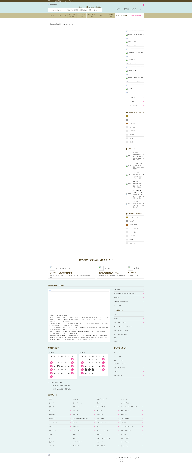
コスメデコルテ (53, 422)
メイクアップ (62, 15)
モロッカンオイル (126, 430)
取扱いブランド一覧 (121, 15)
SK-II (50, 399)
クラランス (100, 414)
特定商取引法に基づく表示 (121, 301)
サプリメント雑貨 (91, 15)
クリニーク (76, 407)
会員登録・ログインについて (122, 330)
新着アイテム (133, 98)
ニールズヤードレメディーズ (129, 407)
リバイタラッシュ (126, 403)
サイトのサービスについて (121, 334)
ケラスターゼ (100, 418)
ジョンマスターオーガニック (81, 418)
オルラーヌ (124, 414)
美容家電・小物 (118, 375)
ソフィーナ (76, 438)
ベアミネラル (76, 410)
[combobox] (84, 10)
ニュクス (99, 410)
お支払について (118, 318)
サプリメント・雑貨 (119, 368)
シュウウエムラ (125, 438)
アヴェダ (123, 434)
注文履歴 (126, 9)
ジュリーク (100, 442)
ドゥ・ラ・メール (78, 403)
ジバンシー (52, 438)
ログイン (118, 9)
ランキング (133, 101)
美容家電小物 (111, 15)
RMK (50, 434)
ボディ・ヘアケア (119, 360)
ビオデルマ (52, 418)
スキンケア (53, 15)
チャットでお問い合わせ (61, 273)
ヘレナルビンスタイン (103, 422)
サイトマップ (117, 305)
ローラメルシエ (125, 442)
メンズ (116, 371)
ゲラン (75, 422)
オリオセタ (52, 414)
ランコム (99, 403)
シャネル (51, 410)
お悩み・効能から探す (136, 15)
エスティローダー (126, 410)
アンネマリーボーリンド (103, 438)
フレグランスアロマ (81, 15)
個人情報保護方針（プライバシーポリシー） (126, 293)
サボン (51, 426)
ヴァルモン (76, 399)
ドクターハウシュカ (102, 430)
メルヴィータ (52, 430)
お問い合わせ (117, 342)
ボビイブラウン (77, 426)
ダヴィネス (76, 446)
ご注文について (118, 314)
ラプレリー (52, 442)
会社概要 (116, 297)
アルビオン (76, 414)
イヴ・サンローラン (78, 442)
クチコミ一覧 (133, 105)
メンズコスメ (102, 15)
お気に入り (135, 9)
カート (142, 7)
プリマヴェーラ (125, 418)
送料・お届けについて (120, 322)
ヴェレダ (51, 403)
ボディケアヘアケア (72, 15)
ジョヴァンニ (76, 430)
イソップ (51, 446)
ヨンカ (99, 434)
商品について (117, 338)
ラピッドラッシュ (102, 446)
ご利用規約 (117, 289)
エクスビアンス (101, 407)
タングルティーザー (102, 399)
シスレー (75, 434)
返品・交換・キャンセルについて (123, 326)
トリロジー (52, 407)
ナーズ (99, 426)
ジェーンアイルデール (127, 426)
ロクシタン (124, 422)
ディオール (124, 399)
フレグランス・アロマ (120, 364)
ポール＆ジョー (125, 446)
